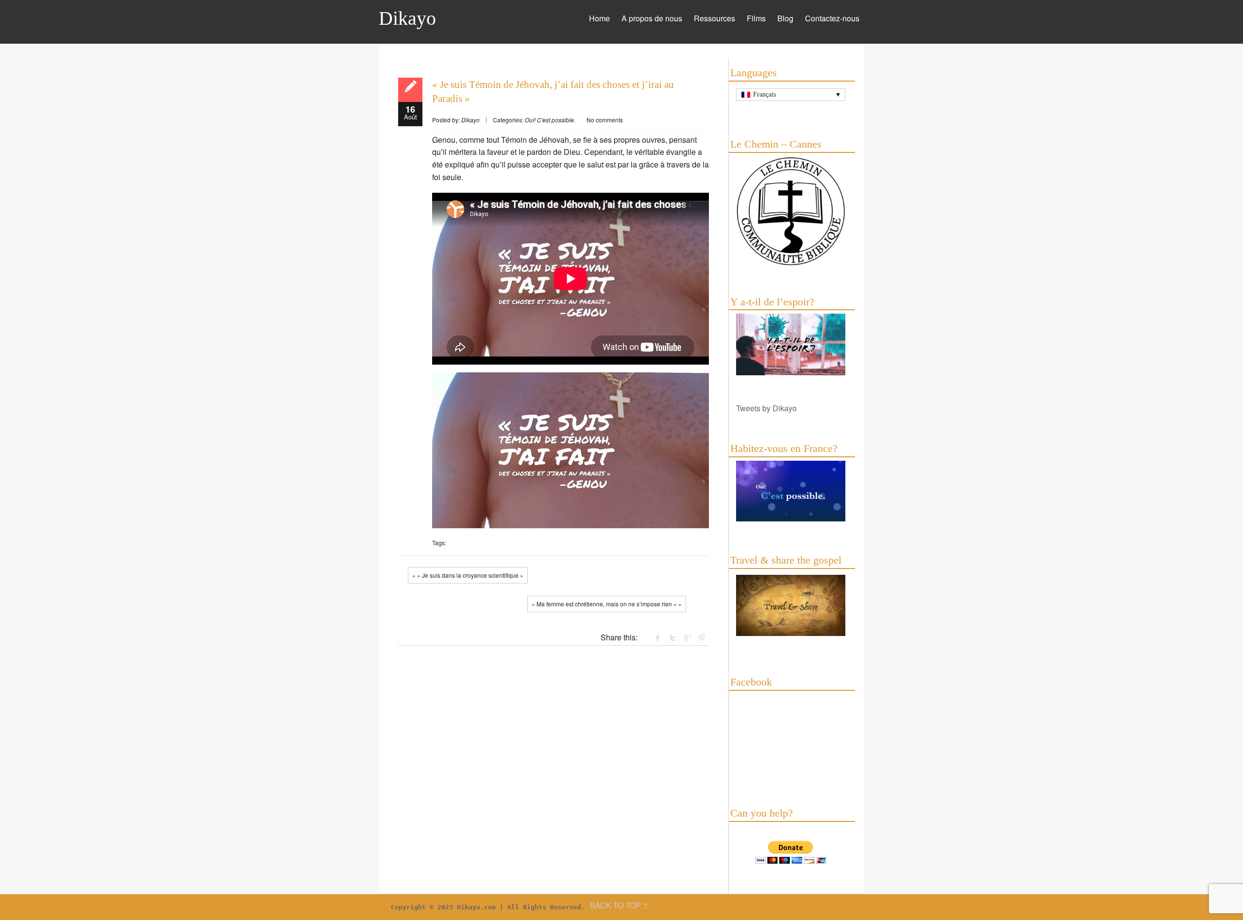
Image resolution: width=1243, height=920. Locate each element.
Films (756, 18)
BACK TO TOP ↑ (619, 905)
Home (599, 18)
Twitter (672, 638)
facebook (658, 638)
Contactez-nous (832, 18)
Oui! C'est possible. (550, 120)
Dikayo (407, 18)
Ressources (714, 18)
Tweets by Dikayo (766, 408)
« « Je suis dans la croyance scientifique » (467, 575)
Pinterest (701, 638)
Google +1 (687, 638)
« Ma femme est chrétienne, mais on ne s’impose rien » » (607, 604)
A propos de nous (652, 18)
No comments (605, 120)
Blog (785, 18)
